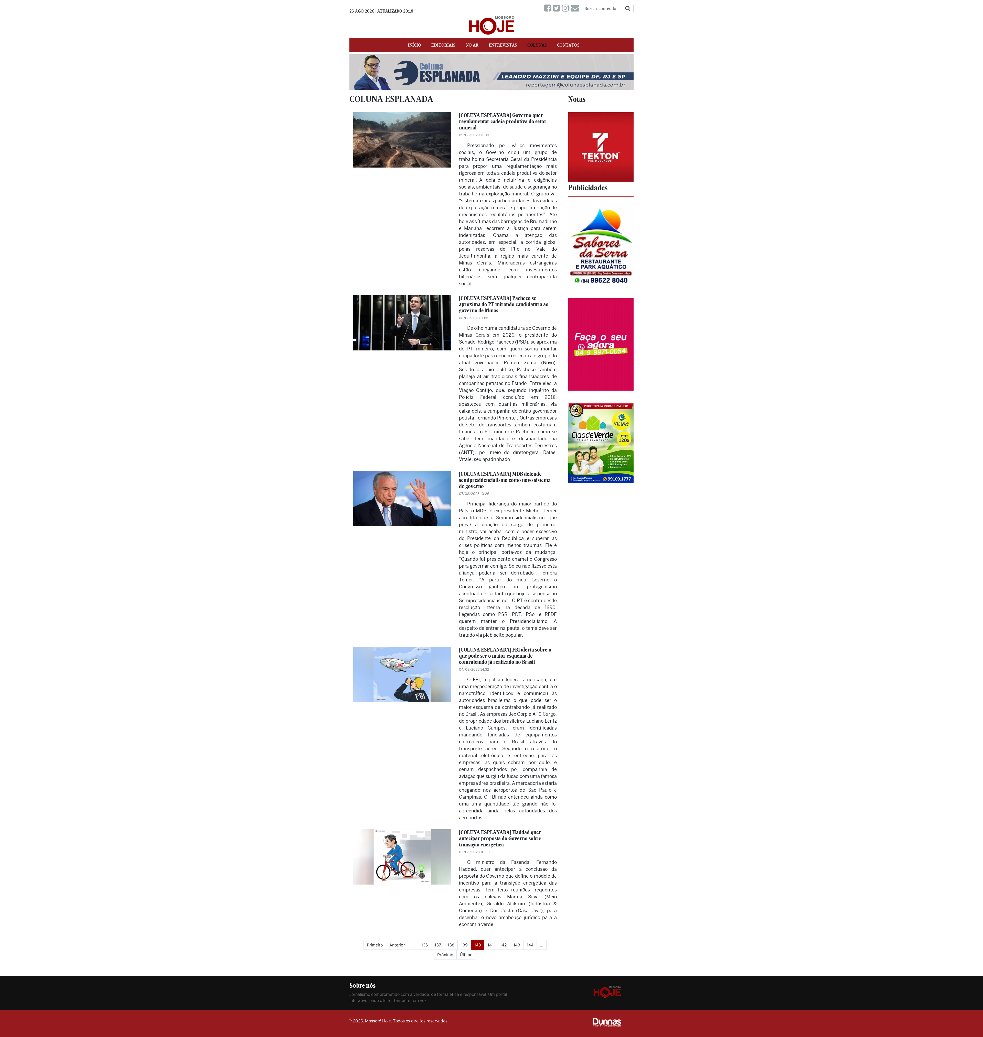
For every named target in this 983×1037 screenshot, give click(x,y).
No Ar (472, 45)
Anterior (397, 944)
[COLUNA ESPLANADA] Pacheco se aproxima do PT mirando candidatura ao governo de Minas (504, 304)
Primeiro (375, 944)
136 (424, 944)
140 (479, 944)
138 (450, 944)
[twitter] (557, 8)
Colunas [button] (537, 45)
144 (530, 944)
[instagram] (566, 8)
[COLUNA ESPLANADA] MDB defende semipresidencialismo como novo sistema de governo (505, 480)
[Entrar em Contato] (576, 8)
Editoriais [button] (443, 45)
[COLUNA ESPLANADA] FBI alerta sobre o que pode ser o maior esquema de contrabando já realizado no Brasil (505, 655)
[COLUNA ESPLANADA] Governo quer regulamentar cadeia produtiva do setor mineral (503, 121)
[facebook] (548, 8)
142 (503, 944)
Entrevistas (503, 45)
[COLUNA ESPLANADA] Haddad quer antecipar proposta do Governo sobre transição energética (500, 838)
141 (490, 944)
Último (466, 954)
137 (437, 944)
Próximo (445, 954)
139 (464, 944)
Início (414, 45)
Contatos (568, 45)
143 (516, 944)
